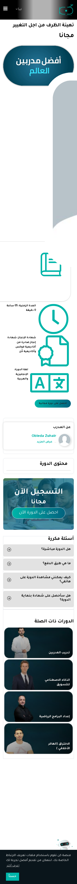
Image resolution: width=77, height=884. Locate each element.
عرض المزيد (44, 442)
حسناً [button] (12, 876)
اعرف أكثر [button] (13, 866)
